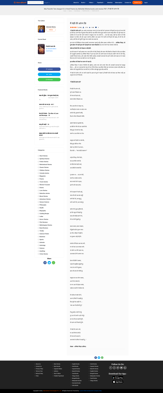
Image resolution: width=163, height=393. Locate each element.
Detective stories (45, 193)
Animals (42, 242)
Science (42, 248)
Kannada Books (76, 383)
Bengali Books (76, 378)
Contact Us (128, 2)
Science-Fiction (44, 234)
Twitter (50, 74)
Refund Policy (39, 373)
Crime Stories (44, 254)
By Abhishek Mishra (51, 48)
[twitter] (117, 367)
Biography (43, 210)
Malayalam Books (77, 380)
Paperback (100, 2)
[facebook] (110, 367)
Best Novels (57, 366)
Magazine (43, 176)
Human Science (44, 202)
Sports (42, 239)
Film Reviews (44, 222)
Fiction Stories (44, 161)
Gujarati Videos (58, 368)
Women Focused (45, 185)
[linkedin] (125, 367)
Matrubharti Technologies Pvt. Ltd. (52, 390)
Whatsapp (50, 79)
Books (83, 2)
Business (42, 236)
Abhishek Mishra (51, 27)
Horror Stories (44, 219)
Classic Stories (44, 167)
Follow (51, 30)
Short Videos (57, 373)
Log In (146, 2)
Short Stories (44, 156)
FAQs (37, 376)
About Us (76, 2)
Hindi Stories (93, 364)
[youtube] (121, 367)
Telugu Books (75, 376)
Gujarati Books (76, 368)
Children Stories (44, 170)
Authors (56, 371)
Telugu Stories (94, 380)
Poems (42, 179)
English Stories (94, 371)
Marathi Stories (94, 368)
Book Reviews (44, 228)
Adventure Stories (45, 199)
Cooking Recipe (44, 213)
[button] (42, 2)
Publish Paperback (59, 376)
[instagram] (114, 367)
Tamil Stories (93, 378)
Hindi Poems (49, 51)
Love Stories (43, 190)
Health (42, 208)
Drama (42, 187)
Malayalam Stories (95, 376)
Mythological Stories (46, 225)
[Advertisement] (49, 279)
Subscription (118, 2)
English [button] (46, 2)
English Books (75, 364)
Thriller (42, 231)
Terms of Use (39, 371)
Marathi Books (76, 371)
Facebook (50, 69)
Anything (42, 251)
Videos (91, 2)
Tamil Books (75, 373)
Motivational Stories (46, 164)
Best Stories (57, 364)
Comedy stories (44, 173)
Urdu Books (75, 385)
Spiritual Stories (44, 159)
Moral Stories (44, 196)
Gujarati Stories (94, 366)
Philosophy (43, 205)
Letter (41, 216)
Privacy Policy (39, 368)
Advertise (109, 2)
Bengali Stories (94, 373)
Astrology (42, 245)
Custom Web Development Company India (90, 390)
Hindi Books (75, 366)
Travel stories (44, 182)
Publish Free (137, 2)
